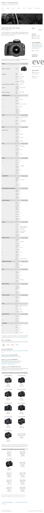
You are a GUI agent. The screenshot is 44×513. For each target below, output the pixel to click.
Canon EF (23, 496)
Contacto (2, 10)
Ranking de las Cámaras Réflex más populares (12, 356)
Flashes (24, 8)
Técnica (2, 8)
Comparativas (30, 8)
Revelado (7, 8)
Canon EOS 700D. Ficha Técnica (21, 502)
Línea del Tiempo (37, 8)
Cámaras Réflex (17, 496)
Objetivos (18, 8)
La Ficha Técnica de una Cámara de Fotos (18, 337)
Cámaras (13, 8)
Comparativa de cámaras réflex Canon (8, 363)
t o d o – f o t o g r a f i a (9, 3)
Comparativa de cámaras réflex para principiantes (10, 362)
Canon (13, 496)
